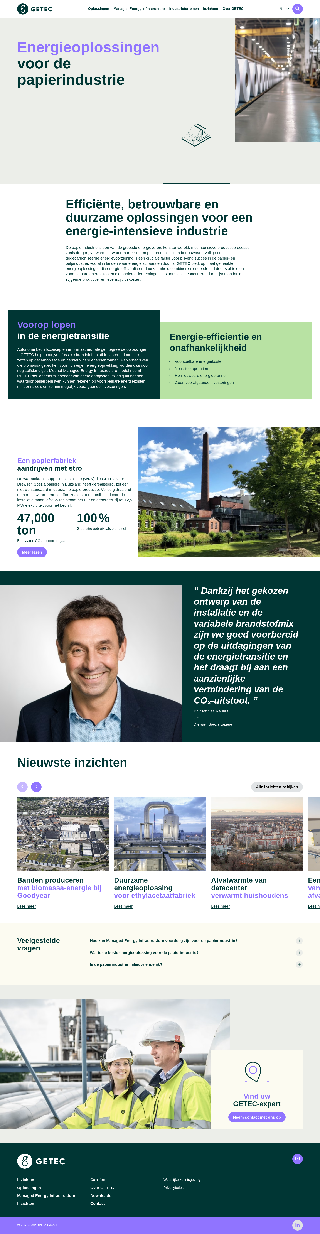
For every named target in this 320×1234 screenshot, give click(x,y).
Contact (97, 1203)
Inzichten (210, 9)
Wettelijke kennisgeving (181, 1180)
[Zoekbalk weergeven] (297, 9)
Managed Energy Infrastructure (139, 9)
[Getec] (41, 1167)
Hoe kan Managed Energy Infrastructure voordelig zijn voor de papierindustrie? (163, 941)
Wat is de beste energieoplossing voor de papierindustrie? (144, 952)
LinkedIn (297, 1225)
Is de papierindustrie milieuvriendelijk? (126, 964)
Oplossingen (29, 1188)
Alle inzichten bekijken (277, 787)
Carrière (97, 1180)
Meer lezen (32, 552)
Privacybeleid (174, 1188)
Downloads (100, 1195)
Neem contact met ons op (257, 1117)
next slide (36, 787)
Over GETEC (102, 1188)
